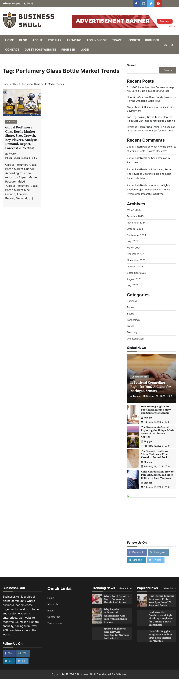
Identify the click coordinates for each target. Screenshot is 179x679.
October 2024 (135, 228)
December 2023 (136, 254)
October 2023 (135, 266)
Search (132, 65)
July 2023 (132, 285)
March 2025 (134, 210)
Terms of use (54, 623)
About (37, 40)
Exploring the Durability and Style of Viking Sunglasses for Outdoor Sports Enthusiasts (161, 618)
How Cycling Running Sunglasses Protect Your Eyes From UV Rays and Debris (161, 600)
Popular (54, 40)
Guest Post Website (40, 49)
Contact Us (53, 616)
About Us (52, 604)
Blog (23, 40)
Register (68, 49)
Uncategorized (135, 338)
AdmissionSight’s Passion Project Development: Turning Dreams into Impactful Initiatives (148, 189)
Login (84, 49)
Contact (12, 49)
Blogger (13, 153)
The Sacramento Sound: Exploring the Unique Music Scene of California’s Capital (157, 432)
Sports (134, 40)
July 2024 (132, 241)
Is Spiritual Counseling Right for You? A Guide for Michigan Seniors (150, 386)
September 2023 (136, 272)
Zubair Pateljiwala (137, 146)
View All (123, 588)
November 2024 (136, 222)
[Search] (172, 44)
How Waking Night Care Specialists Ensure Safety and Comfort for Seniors (156, 409)
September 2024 (136, 235)
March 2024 (134, 247)
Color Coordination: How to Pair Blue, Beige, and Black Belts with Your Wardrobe (157, 474)
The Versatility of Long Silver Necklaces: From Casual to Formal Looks (155, 454)
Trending (74, 40)
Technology (97, 40)
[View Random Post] (166, 44)
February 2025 (135, 216)
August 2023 (134, 279)
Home (9, 40)
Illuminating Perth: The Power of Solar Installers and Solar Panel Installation (149, 174)
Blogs (50, 610)
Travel (117, 40)
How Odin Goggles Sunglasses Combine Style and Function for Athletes (161, 636)
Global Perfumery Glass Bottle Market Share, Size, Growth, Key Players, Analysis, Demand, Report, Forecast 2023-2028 (21, 137)
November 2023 (136, 260)
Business (152, 40)
